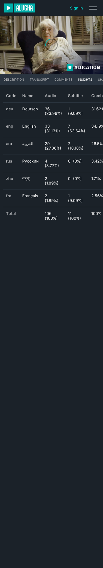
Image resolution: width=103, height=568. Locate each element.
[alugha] (19, 7)
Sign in (76, 7)
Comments (63, 79)
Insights (85, 79)
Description (14, 79)
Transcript (39, 79)
